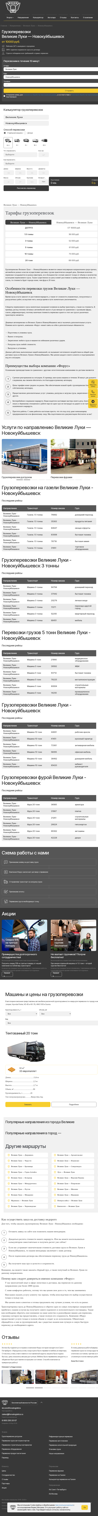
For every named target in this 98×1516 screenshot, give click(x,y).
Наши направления (56, 1453)
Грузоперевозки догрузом (12, 1436)
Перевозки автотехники (58, 1441)
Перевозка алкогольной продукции (62, 1445)
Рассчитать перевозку (26, 188)
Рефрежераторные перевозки (61, 1436)
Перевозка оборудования (12, 1449)
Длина (6, 169)
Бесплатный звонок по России (24, 1403)
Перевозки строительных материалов (17, 1445)
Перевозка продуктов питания (14, 1453)
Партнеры (6, 1483)
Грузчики (30, 178)
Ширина (18, 169)
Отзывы (5, 1479)
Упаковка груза (55, 1449)
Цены (4, 1471)
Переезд (5, 1458)
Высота (29, 169)
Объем (17, 178)
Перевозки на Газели (57, 1475)
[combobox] (20, 154)
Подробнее (74, 1104)
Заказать (7, 974)
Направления (15, 26)
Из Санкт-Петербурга (57, 1489)
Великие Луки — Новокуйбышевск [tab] (28, 222)
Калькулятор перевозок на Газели (62, 1479)
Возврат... (42, 178)
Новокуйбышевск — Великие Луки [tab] (74, 222)
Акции (4, 1488)
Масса (6, 178)
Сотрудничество (8, 1475)
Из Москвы (53, 1494)
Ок (85, 1507)
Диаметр (41, 169)
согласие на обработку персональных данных (40, 95)
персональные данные (64, 1505)
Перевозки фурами (56, 1471)
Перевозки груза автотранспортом (15, 1441)
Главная (4, 26)
